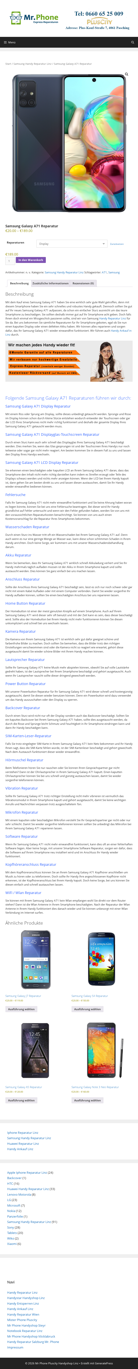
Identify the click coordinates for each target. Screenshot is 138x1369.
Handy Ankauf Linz (20, 1149)
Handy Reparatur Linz (112, 318)
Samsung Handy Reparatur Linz (32, 63)
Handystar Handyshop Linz (26, 1298)
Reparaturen (15, 242)
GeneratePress (104, 1363)
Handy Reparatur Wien (23, 1314)
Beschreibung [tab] (19, 283)
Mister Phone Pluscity (22, 1320)
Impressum (15, 1347)
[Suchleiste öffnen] (132, 42)
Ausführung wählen (21, 1009)
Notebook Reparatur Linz (24, 1331)
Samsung (114, 272)
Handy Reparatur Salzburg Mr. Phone (33, 1342)
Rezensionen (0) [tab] (83, 283)
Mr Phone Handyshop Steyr (26, 1325)
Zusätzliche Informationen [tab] (51, 283)
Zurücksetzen (117, 243)
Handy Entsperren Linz (23, 1303)
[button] (126, 74)
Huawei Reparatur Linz (23, 1143)
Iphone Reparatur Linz (22, 1133)
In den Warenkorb (31, 260)
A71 (104, 272)
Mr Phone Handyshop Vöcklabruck (31, 1336)
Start (8, 63)
